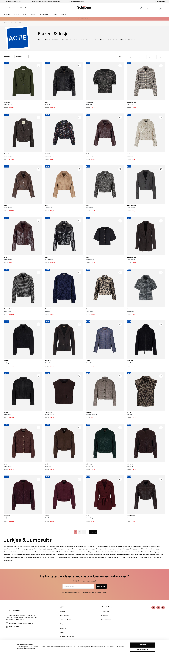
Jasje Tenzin (130, 156)
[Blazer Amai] (64, 339)
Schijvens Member (66, 620)
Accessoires (131, 40)
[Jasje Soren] (146, 288)
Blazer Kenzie (8, 259)
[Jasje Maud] (146, 81)
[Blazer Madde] (146, 236)
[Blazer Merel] (146, 494)
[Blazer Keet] (105, 132)
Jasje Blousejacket (91, 414)
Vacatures (104, 615)
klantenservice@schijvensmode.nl (21, 623)
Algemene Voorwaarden (101, 592)
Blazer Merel (130, 518)
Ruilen (62, 632)
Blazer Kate (89, 207)
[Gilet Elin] (146, 391)
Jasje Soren (130, 311)
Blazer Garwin (49, 156)
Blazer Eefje (7, 414)
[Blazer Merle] (23, 443)
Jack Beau (48, 466)
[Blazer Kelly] (105, 494)
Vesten (102, 40)
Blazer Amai (48, 363)
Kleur (139, 57)
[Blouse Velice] (105, 236)
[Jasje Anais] (146, 339)
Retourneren (64, 628)
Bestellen (63, 611)
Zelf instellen (141, 649)
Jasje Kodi (48, 104)
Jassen (109, 40)
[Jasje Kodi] (64, 81)
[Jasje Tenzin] (146, 132)
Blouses (40, 40)
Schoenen (123, 40)
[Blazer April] (105, 81)
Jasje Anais (130, 363)
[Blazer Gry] (64, 288)
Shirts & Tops (56, 40)
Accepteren (142, 644)
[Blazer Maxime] (146, 184)
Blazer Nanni (8, 104)
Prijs (159, 57)
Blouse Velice (90, 259)
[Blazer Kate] (105, 184)
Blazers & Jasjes (67, 40)
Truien (76, 40)
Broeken (47, 40)
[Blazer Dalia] (105, 288)
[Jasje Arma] (105, 443)
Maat (129, 57)
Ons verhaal (105, 611)
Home (5, 23)
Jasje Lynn (7, 363)
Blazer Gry (48, 311)
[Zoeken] (26, 7)
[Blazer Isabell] (23, 132)
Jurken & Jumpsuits (92, 40)
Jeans (82, 40)
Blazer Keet (89, 156)
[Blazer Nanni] (23, 81)
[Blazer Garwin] (64, 132)
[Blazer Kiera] (23, 184)
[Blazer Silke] (105, 339)
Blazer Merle (8, 466)
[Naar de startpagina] (84, 8)
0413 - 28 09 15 (14, 627)
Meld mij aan (101, 586)
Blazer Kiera (8, 207)
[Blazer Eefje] (23, 391)
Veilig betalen (64, 615)
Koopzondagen (106, 620)
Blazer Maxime (131, 207)
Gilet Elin (129, 414)
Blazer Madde (131, 259)
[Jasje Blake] (23, 288)
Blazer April (89, 104)
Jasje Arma (89, 466)
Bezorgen (63, 624)
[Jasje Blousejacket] (105, 391)
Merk (149, 57)
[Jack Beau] (64, 443)
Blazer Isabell (8, 156)
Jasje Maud (130, 104)
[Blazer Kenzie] (23, 236)
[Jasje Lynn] (23, 339)
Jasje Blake (7, 311)
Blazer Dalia (89, 311)
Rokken (115, 40)
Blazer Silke (89, 363)
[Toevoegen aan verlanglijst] (38, 65)
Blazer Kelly (89, 518)
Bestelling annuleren (67, 636)
